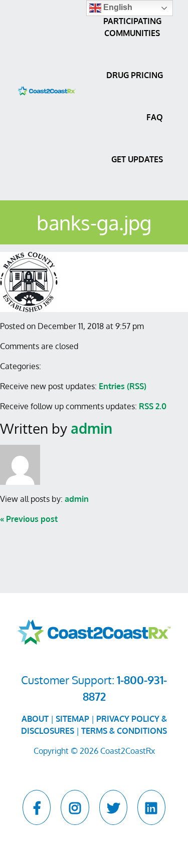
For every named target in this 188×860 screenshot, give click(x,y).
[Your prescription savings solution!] (47, 90)
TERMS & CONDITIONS (124, 731)
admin (91, 428)
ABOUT (35, 719)
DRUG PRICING (134, 75)
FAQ (154, 117)
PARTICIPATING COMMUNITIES (132, 27)
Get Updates (137, 159)
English (116, 7)
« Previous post (29, 519)
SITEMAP (72, 719)
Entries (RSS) (122, 386)
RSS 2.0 (152, 406)
